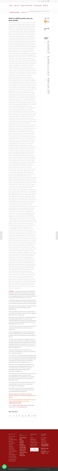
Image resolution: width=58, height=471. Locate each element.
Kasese (25, 133)
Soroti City (25, 235)
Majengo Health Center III (28, 153)
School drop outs (15, 232)
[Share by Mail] (35, 416)
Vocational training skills (17, 277)
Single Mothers (30, 233)
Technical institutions (31, 247)
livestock (27, 150)
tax (33, 245)
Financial (21, 101)
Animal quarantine (30, 36)
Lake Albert (32, 141)
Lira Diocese (11, 150)
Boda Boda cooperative (22, 48)
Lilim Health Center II (29, 148)
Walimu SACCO (25, 277)
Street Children (33, 242)
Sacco (13, 230)
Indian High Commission (16, 123)
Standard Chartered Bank (23, 238)
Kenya (19, 135)
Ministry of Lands (12, 181)
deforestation (23, 75)
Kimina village (22, 140)
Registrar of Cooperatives (14, 223)
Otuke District (15, 204)
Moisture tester (15, 184)
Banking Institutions (12, 44)
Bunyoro (32, 51)
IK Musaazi (31, 121)
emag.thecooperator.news (15, 403)
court (32, 73)
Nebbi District (31, 192)
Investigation (11, 129)
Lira (34, 148)
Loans (30, 150)
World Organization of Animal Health (26, 284)
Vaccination (14, 276)
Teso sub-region (22, 249)
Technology (16, 249)
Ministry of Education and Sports (21, 177)
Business (24, 55)
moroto (26, 184)
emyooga (33, 92)
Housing (23, 121)
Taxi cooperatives (14, 247)
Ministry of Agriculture (24, 172)
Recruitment (19, 221)
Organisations (25, 203)
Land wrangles (15, 145)
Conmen (18, 67)
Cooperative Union (21, 70)
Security (24, 232)
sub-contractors (18, 243)
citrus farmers (32, 61)
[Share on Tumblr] (25, 416)
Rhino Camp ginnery (18, 225)
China (31, 58)
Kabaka (31, 129)
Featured (17, 99)
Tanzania (30, 245)
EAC (16, 89)
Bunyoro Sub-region (23, 53)
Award (28, 41)
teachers (25, 247)
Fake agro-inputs (32, 95)
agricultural (15, 29)
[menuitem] (11, 5)
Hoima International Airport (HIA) (21, 118)
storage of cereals (26, 242)
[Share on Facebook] (10, 416)
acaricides (13, 22)
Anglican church (22, 36)
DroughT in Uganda (31, 87)
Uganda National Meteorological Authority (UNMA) (19, 266)
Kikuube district (15, 136)
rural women (20, 228)
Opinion (16, 203)
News (35, 192)
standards (18, 240)
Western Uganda (15, 283)
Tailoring (26, 245)
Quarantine (14, 220)
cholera (23, 61)
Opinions (20, 203)
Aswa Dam (24, 41)
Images (34, 121)
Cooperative (11, 68)
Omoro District (12, 203)
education (11, 92)
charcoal (23, 58)
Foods (15, 106)
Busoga (10, 56)
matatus (29, 162)
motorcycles (15, 186)
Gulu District (11, 114)
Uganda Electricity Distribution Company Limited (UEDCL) (23, 260)
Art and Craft (19, 41)
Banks (18, 44)
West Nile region (32, 281)
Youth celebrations (18, 286)
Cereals (19, 58)
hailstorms (16, 114)
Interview (34, 128)
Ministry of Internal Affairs (30, 179)
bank (30, 43)
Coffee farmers (33, 63)
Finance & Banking (15, 101)
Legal (19, 148)
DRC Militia (21, 87)
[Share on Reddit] (31, 416)
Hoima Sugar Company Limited (19, 119)
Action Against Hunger (20, 24)
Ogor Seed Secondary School (21, 201)
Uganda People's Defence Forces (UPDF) (16, 269)
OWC (19, 204)
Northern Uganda (12, 196)
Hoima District (11, 118)
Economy (31, 90)
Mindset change (16, 172)
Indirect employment (25, 123)
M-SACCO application (30, 152)
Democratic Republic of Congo (20, 77)
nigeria (21, 194)
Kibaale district (24, 135)
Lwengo (15, 152)
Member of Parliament (20, 167)
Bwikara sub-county (15, 56)
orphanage (31, 203)
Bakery (31, 41)
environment (32, 94)
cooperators (28, 72)
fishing (34, 102)
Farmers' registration (25, 97)
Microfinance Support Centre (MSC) (19, 170)
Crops (11, 75)
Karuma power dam (20, 133)
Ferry (21, 99)
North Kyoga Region (27, 194)
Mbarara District (30, 165)
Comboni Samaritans (23, 65)
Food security (11, 106)
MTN (24, 186)
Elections (18, 92)
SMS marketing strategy (18, 235)
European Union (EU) (20, 95)
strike (10, 243)
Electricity (22, 92)
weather (33, 279)
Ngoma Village (11, 194)
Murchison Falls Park (13, 189)
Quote (18, 220)
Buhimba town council (17, 51)
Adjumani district (28, 24)
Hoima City (32, 116)
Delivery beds (29, 75)
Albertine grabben (32, 31)
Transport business (12, 252)
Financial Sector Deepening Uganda (19, 102)
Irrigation (20, 129)
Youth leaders (25, 286)
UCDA (19, 252)
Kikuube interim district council (22, 138)
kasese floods (11, 135)
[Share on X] (13, 416)
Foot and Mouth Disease (22, 106)
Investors (16, 129)
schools (20, 232)
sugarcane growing (15, 245)
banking (32, 43)
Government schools (25, 111)
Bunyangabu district (26, 51)
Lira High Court (22, 150)
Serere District (11, 233)
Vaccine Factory (20, 276)
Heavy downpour (12, 116)
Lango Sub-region (23, 146)
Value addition (26, 276)
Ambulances (16, 34)
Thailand (27, 249)
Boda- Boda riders (30, 48)
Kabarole (10, 131)
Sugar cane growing (26, 243)
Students (13, 243)
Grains (10, 112)
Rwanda (24, 228)
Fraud (26, 107)
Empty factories (27, 92)
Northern (33, 194)
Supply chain (22, 245)
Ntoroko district (21, 196)
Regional (34, 221)
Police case (17, 211)
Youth (13, 286)
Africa (33, 24)
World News (16, 284)
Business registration (31, 55)
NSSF (17, 196)
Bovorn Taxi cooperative (21, 50)
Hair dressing (21, 114)
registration (21, 223)
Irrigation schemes (25, 129)
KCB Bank (16, 135)
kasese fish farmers (31, 133)
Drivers (25, 87)
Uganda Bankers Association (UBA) (23, 254)
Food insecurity (33, 104)
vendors (31, 276)
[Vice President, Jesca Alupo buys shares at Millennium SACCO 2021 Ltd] (1, 235)
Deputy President (30, 78)
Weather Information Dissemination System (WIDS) (19, 281)
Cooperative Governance (30, 68)
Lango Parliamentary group (24, 145)
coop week (30, 67)
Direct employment (26, 82)
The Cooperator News (22, 407)
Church (27, 61)
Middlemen (29, 170)
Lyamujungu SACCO (22, 152)
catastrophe (24, 56)
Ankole (16, 38)
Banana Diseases (17, 43)
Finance (10, 101)
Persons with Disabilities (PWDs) (23, 208)
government (18, 111)
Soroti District (30, 235)
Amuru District (29, 34)
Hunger (26, 121)
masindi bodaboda (26, 158)
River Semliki (32, 225)
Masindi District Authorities (17, 162)
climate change (15, 63)
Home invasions (29, 119)
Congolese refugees (12, 67)
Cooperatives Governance (20, 72)
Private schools (22, 218)
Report (31, 223)
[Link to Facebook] (41, 1)
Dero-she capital (12, 80)
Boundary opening (12, 50)
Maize (21, 153)
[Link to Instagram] (46, 1)
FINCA (28, 102)
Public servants (29, 218)
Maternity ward (20, 163)
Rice (23, 225)
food (12, 104)
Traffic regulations (26, 250)
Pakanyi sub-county (24, 206)
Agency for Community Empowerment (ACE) (20, 27)
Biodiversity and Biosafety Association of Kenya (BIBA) (25, 46)
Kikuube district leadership (24, 136)
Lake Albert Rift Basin (13, 143)
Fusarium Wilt (14, 109)
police (13, 211)
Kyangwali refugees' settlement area (22, 141)
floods (10, 104)
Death (16, 75)
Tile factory (31, 249)
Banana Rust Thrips (24, 43)
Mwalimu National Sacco (25, 189)
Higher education (26, 116)
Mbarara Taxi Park (12, 167)
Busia (21, 55)
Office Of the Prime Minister (22, 199)
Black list (10, 48)
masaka (29, 157)
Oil (27, 201)
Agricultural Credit (21, 29)
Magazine (18, 153)
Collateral (17, 65)
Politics (21, 211)
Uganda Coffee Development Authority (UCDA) (20, 257)
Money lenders (22, 184)
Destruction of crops (20, 80)
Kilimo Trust (16, 140)
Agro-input (26, 31)
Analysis (17, 36)
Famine (10, 97)
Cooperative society (13, 70)
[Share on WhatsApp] (16, 416)
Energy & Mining (12, 94)
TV (16, 252)
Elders (14, 92)
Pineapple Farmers (23, 209)
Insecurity (17, 124)
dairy (14, 75)
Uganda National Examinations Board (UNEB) (26, 264)
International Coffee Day (20, 126)
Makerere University (13, 155)
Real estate (14, 221)
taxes (10, 247)
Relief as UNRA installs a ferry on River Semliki (23, 405)
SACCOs (16, 230)
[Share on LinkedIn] (22, 416)
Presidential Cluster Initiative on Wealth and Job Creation (20, 216)
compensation (31, 65)
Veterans (10, 277)
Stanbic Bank (14, 238)
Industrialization (12, 124)
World (31, 283)
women (28, 283)
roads (10, 226)
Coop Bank (25, 67)
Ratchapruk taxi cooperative (25, 220)
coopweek (11, 73)
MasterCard (25, 162)
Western (10, 283)
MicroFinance (11, 169)
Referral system (25, 221)
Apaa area (21, 39)
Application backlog (12, 41)
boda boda (15, 48)
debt (19, 75)
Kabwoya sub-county (17, 131)
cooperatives (27, 70)
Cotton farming (21, 73)
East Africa (19, 89)
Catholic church (30, 56)
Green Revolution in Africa (17, 112)
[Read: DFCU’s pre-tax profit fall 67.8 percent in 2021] (45, 42)
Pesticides (17, 209)
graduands (32, 111)
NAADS (31, 189)
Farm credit (14, 97)
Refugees (30, 221)
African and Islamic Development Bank (16, 26)
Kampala (28, 131)
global (14, 111)
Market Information (21, 155)
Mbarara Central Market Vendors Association (17, 165)
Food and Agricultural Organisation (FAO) (22, 104)
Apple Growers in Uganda (28, 39)
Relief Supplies (27, 223)
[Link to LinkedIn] (44, 1)
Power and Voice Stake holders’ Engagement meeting (24, 213)
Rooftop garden (26, 226)
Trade (35, 249)
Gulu (24, 112)
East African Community (26, 89)
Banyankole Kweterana (24, 44)
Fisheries (31, 102)
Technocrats (11, 249)
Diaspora (14, 82)
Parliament (31, 206)
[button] (4, 466)
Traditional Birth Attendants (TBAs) (15, 250)
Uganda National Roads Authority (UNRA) (25, 267)
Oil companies (31, 201)
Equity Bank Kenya (12, 95)
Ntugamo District (28, 196)
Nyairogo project (15, 197)
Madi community (12, 153)
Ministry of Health (21, 179)
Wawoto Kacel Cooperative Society (24, 279)
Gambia (19, 109)
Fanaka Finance (23, 452)
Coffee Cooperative (25, 63)
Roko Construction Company (17, 226)
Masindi (20, 158)
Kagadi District (24, 131)
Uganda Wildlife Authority (20, 271)
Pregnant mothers (12, 215)
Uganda (21, 252)
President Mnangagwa (29, 215)
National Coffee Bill (17, 191)
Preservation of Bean (20, 215)
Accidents (17, 22)
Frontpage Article (30, 107)
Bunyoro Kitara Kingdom (13, 53)
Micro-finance (28, 167)
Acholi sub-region (12, 24)
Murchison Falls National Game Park (25, 187)
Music (18, 189)
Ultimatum (14, 274)
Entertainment (18, 94)
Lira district (16, 150)
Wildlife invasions (22, 283)
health (34, 114)
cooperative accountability (19, 68)
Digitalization (19, 82)
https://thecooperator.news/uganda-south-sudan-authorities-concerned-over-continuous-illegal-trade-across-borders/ (22, 395)
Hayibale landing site (28, 114)
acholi (20, 22)
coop (22, 67)
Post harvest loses (26, 211)
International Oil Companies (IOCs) (15, 128)
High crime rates (19, 116)
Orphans (10, 204)
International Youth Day (27, 128)
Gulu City (34, 112)
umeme (18, 274)
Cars (21, 56)
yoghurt (10, 286)
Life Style (22, 148)
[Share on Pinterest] (19, 416)
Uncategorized (24, 274)
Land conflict (22, 143)
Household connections (16, 121)
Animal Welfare (12, 38)
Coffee (19, 63)
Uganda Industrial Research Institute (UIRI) (17, 262)
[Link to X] (39, 1)
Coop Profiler (22, 447)
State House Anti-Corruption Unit (27, 240)
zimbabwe (16, 288)
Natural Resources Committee (22, 192)
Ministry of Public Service (21, 181)
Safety (20, 230)
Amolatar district (22, 34)
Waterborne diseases (13, 279)
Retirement (11, 225)
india (10, 123)
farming (31, 97)
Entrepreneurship (25, 94)
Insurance (13, 126)
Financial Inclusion (27, 101)
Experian (27, 95)
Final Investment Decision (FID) (28, 99)
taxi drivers (21, 247)
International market (30, 126)
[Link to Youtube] (48, 1)
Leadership (16, 148)
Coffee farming (12, 65)
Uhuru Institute (27, 272)
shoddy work (24, 233)
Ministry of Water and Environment (26, 182)
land (18, 143)
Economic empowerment (24, 90)
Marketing (28, 155)
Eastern (33, 89)
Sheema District (18, 233)
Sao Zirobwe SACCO (25, 230)
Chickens (27, 58)
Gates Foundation (24, 109)
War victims (31, 277)
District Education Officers (28, 85)
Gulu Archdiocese (28, 112)
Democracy (11, 77)
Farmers (18, 97)
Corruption (15, 73)
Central (16, 58)
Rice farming (27, 225)
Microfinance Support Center (20, 169)
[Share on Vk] (28, 416)
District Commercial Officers (21, 84)
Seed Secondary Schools (31, 232)
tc (21, 288)
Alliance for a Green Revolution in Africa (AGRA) (18, 32)
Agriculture (28, 29)
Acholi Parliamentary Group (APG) (29, 22)
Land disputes (28, 143)
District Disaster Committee (17, 85)
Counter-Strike (28, 73)
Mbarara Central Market (28, 163)
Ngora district (17, 194)
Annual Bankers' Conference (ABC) (25, 38)
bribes (28, 50)
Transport (32, 250)
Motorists (20, 186)
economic (16, 90)
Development (27, 80)
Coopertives (33, 72)
